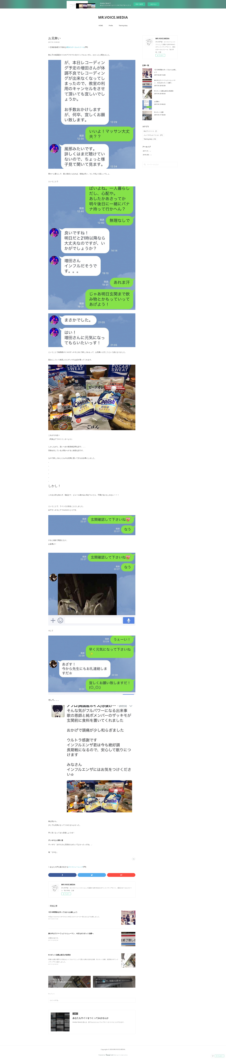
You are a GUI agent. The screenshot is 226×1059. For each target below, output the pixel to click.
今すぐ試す (139, 4)
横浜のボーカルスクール (75, 47)
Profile (111, 25)
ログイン (153, 4)
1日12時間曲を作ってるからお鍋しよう (62, 912)
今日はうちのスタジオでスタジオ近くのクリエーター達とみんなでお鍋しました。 (74, 917)
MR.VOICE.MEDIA (113, 17)
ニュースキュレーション (153, 135)
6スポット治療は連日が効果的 (59, 955)
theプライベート (150, 131)
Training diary (123, 25)
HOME (101, 25)
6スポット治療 (158, 112)
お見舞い (157, 101)
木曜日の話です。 (54, 938)
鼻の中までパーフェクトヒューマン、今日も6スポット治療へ (71, 933)
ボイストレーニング (75, 867)
